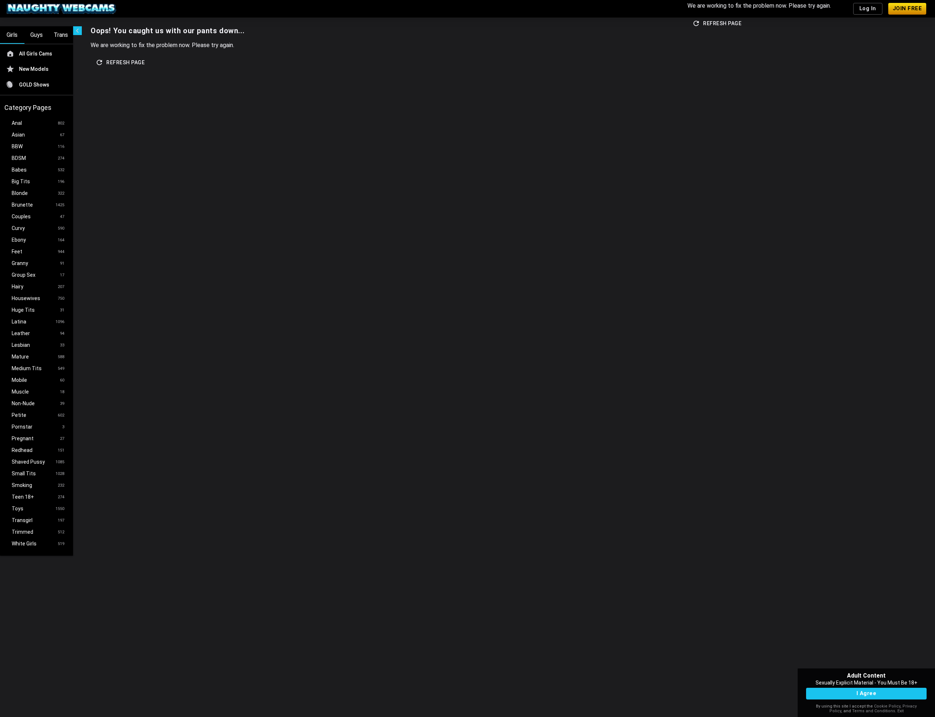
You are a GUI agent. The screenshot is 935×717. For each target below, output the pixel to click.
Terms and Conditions (873, 711)
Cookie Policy (887, 706)
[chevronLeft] (77, 30)
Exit (900, 711)
